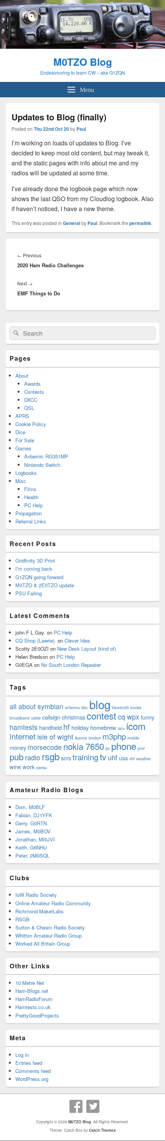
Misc (20, 481)
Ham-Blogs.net (31, 990)
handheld (50, 727)
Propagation (28, 513)
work (29, 767)
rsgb (50, 756)
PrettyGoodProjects (37, 1015)
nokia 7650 (83, 746)
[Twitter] (92, 1106)
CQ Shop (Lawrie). (35, 640)
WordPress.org (31, 1079)
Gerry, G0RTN (31, 823)
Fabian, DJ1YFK (33, 815)
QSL (29, 407)
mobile (133, 738)
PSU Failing (28, 593)
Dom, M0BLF (30, 807)
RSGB (22, 919)
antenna (72, 707)
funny (147, 717)
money (18, 747)
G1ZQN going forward (39, 577)
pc (108, 748)
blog (100, 704)
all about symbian (36, 706)
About (21, 375)
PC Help (33, 505)
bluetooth (120, 707)
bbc (84, 707)
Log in (22, 1054)
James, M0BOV (33, 831)
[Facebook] (75, 1106)
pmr (141, 748)
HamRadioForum (34, 999)
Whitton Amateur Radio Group (48, 935)
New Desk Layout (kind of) (86, 648)
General (71, 223)
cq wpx (128, 716)
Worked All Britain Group (42, 943)
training (85, 757)
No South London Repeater (71, 664)
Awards (32, 383)
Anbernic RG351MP (46, 456)
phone (123, 746)
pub (16, 756)
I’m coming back (33, 568)
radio (32, 757)
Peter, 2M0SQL (32, 855)
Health (31, 497)
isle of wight (55, 736)
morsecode (45, 747)
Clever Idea (77, 640)
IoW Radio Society (36, 894)
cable (36, 718)
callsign (51, 717)
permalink (140, 223)
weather (143, 758)
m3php (114, 736)
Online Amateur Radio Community (53, 903)
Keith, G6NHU (31, 847)
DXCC (30, 399)
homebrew (103, 727)
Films (30, 489)
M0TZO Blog (82, 62)
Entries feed (28, 1062)
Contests (34, 391)
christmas (73, 717)
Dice (20, 432)
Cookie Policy (30, 424)
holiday (80, 727)
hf (66, 726)
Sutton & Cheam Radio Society (50, 927)
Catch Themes (102, 1130)
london (95, 738)
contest (101, 715)
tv (103, 756)
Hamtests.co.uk (33, 1007)
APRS (22, 416)
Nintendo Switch (42, 464)
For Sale (24, 440)
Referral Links (30, 521)
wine (15, 767)
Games (23, 448)
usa (123, 758)
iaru (121, 728)
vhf (132, 758)
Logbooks (26, 472)
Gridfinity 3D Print (35, 560)
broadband (20, 718)
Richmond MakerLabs (39, 911)
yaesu (41, 767)
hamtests (24, 727)
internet (23, 736)
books (135, 707)
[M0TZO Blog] (82, 46)
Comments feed (33, 1070)
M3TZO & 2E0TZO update (44, 585)
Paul (81, 128)
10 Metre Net (29, 982)
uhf (112, 757)
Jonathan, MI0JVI (35, 839)
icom (135, 726)
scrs (66, 758)
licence (81, 738)
